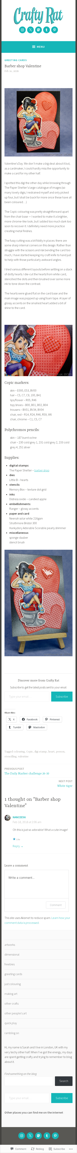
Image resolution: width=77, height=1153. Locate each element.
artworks (9, 945)
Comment (56, 905)
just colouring (12, 984)
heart (51, 751)
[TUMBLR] (47, 1136)
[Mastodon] (38, 30)
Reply (16, 846)
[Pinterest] (54, 30)
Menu (41, 46)
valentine (23, 756)
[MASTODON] (38, 1136)
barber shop (41, 470)
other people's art (15, 1013)
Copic (29, 751)
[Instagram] (22, 30)
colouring (19, 751)
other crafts (11, 1003)
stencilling (10, 756)
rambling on (11, 1033)
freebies (9, 964)
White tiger (65, 783)
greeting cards (15, 60)
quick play (10, 1023)
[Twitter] (30, 30)
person (60, 751)
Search (63, 1081)
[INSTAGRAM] (22, 1136)
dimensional (11, 954)
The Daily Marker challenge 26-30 (26, 771)
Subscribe (62, 696)
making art (10, 994)
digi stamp (40, 751)
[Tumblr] (46, 30)
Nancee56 (19, 817)
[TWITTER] (30, 1136)
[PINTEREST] (55, 1136)
